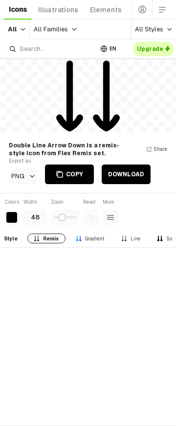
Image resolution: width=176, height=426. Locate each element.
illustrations (58, 10)
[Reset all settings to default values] (91, 217)
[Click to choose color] (12, 217)
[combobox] (51, 48)
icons (18, 9)
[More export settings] (110, 217)
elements (106, 10)
